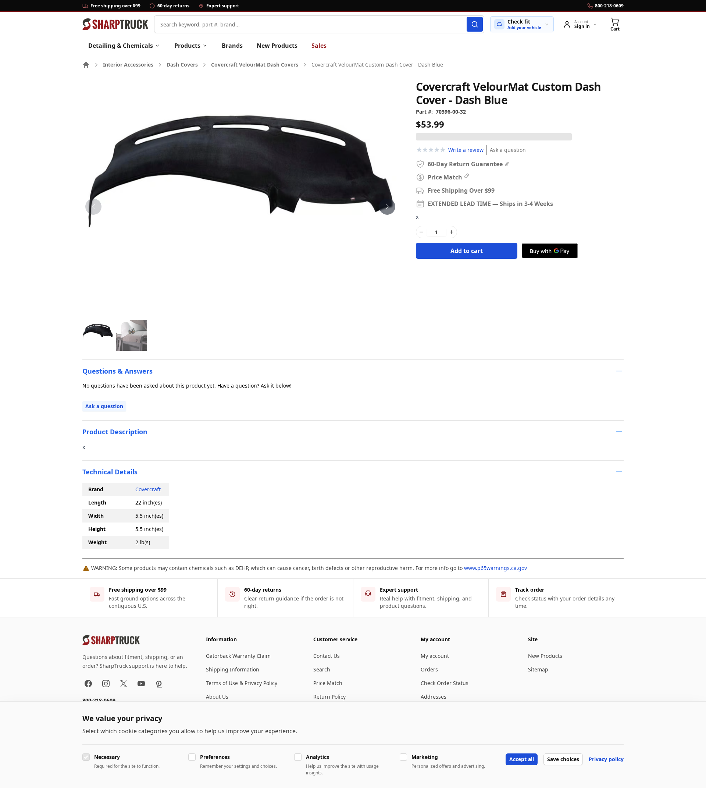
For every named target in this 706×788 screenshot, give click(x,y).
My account (435, 655)
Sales (319, 46)
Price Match (327, 683)
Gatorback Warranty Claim (238, 655)
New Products (277, 46)
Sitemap (538, 669)
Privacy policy (606, 759)
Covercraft (148, 489)
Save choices (563, 759)
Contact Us (326, 655)
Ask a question (508, 149)
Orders (429, 669)
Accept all (521, 759)
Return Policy (329, 696)
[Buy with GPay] (550, 250)
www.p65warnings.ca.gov (495, 567)
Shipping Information (232, 669)
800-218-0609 (98, 700)
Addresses (433, 696)
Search (321, 669)
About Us (217, 696)
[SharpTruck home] (115, 24)
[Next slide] (387, 207)
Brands (232, 46)
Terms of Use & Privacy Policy (241, 683)
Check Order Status (444, 683)
